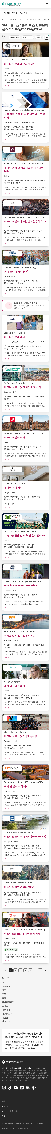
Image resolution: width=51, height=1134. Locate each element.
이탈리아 (6, 1009)
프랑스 (5, 994)
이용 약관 (5, 1128)
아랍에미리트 (8, 1002)
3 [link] (20, 970)
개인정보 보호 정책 (16, 1128)
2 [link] (15, 970)
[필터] (47, 37)
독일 (4, 998)
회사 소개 (5, 1106)
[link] (45, 970)
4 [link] (25, 970)
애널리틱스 (14, 37)
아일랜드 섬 (7, 1013)
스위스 (5, 1005)
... (35, 970)
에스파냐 (6, 986)
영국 (4, 990)
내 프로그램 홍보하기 (10, 1111)
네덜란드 (6, 1017)
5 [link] (30, 970)
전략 (38, 37)
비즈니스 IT (27, 37)
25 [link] (40, 970)
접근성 (26, 1128)
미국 (4, 982)
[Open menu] (47, 4)
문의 (3, 1116)
